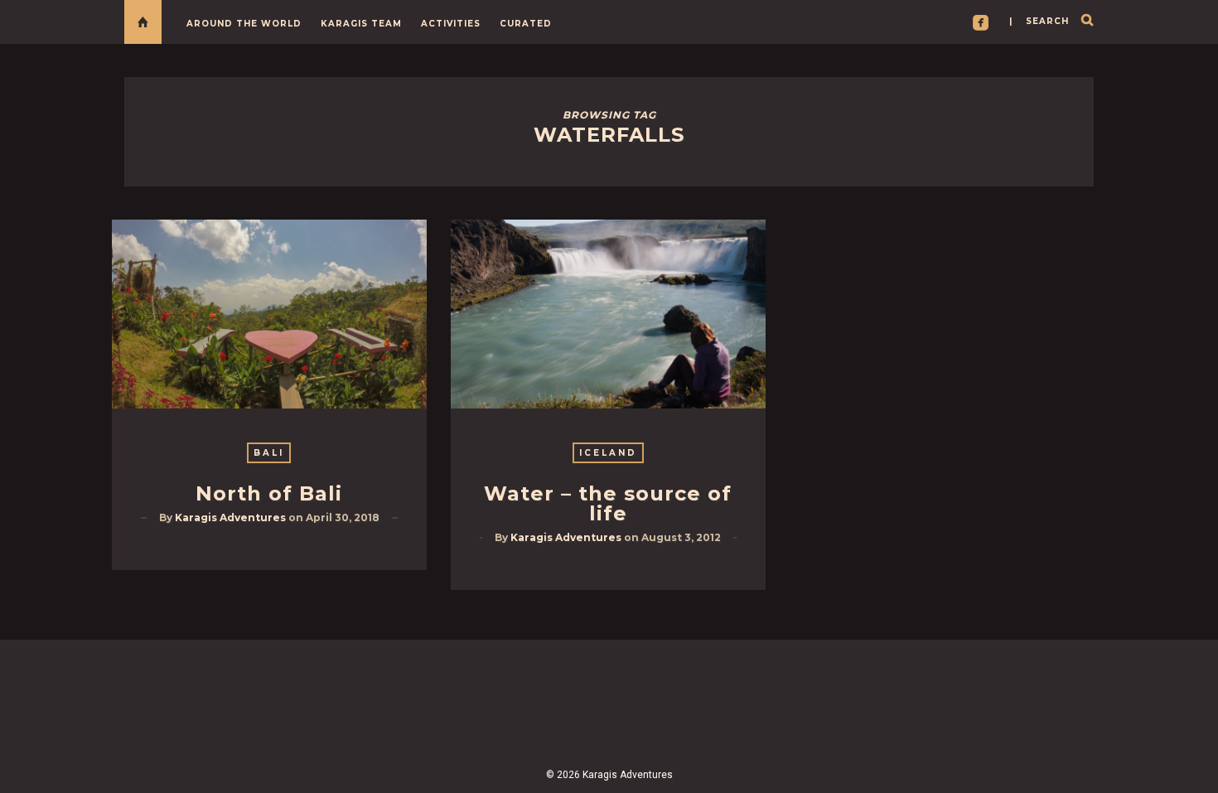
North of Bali (269, 493)
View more (269, 314)
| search (1039, 21)
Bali (269, 452)
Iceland (608, 452)
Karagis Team (361, 23)
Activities (451, 23)
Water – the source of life (608, 503)
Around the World (244, 23)
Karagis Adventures (230, 517)
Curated (526, 23)
